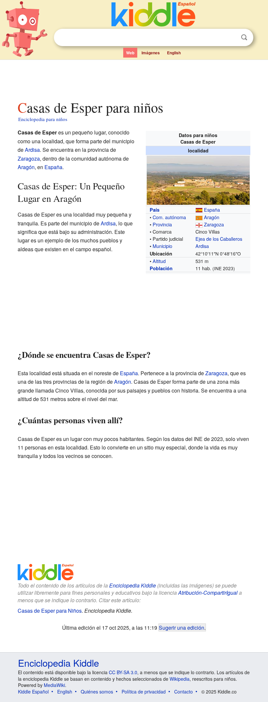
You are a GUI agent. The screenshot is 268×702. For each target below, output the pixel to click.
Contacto (183, 691)
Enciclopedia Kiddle (132, 585)
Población (161, 268)
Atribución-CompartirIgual (208, 592)
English (174, 53)
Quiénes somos (97, 691)
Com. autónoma (169, 217)
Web (130, 53)
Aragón (211, 217)
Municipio (162, 245)
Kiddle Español (33, 691)
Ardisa (202, 245)
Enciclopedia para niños (42, 119)
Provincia (162, 224)
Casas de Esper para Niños (50, 610)
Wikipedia (180, 679)
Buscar (244, 37)
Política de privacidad (144, 691)
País (154, 209)
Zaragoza (214, 224)
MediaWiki (54, 685)
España (212, 209)
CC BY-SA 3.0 (123, 672)
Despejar (230, 37)
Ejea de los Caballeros (218, 238)
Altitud (159, 260)
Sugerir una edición (181, 627)
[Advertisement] (134, 78)
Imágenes (151, 53)
